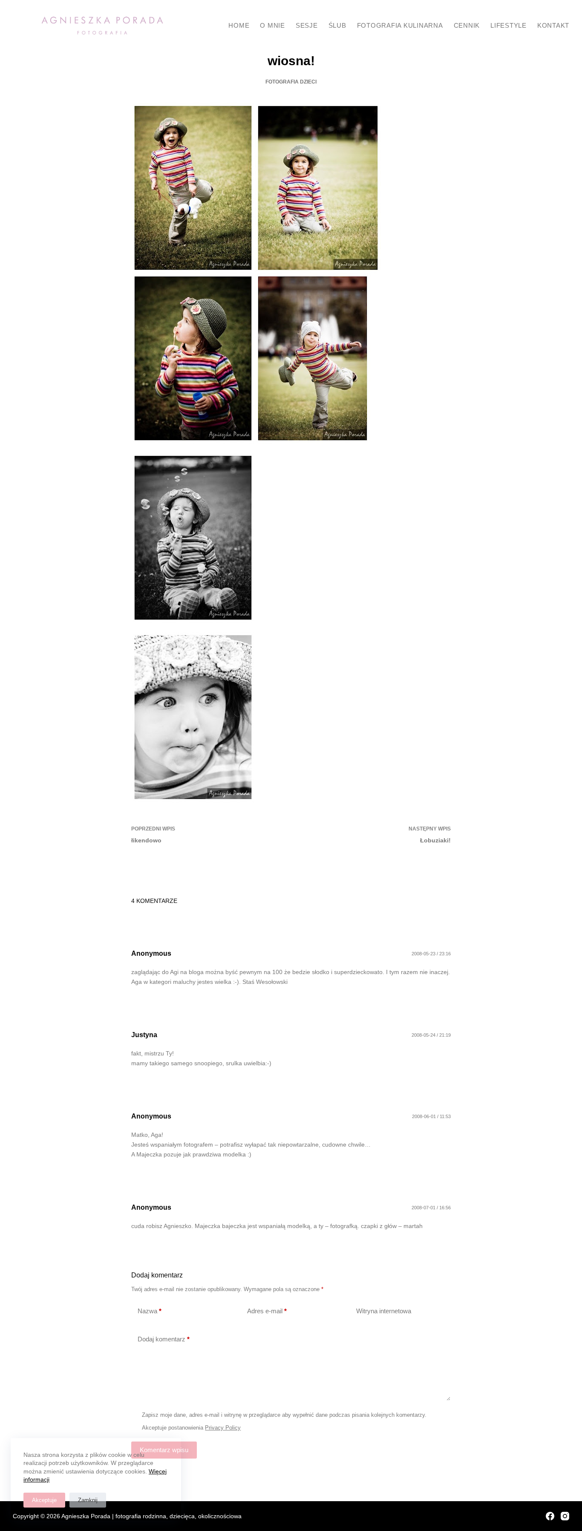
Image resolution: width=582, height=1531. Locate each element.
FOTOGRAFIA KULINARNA (400, 25)
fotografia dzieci (291, 82)
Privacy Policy (223, 1427)
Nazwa (149, 1311)
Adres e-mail (267, 1311)
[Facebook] (550, 1516)
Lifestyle (508, 25)
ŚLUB (337, 25)
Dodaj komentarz (164, 1339)
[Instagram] (565, 1516)
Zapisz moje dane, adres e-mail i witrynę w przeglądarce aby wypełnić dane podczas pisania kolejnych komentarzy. (284, 1415)
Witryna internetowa (383, 1311)
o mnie (272, 25)
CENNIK (467, 25)
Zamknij (88, 1500)
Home (238, 25)
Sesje (307, 25)
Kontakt (553, 25)
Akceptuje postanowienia (191, 1427)
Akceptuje (44, 1500)
